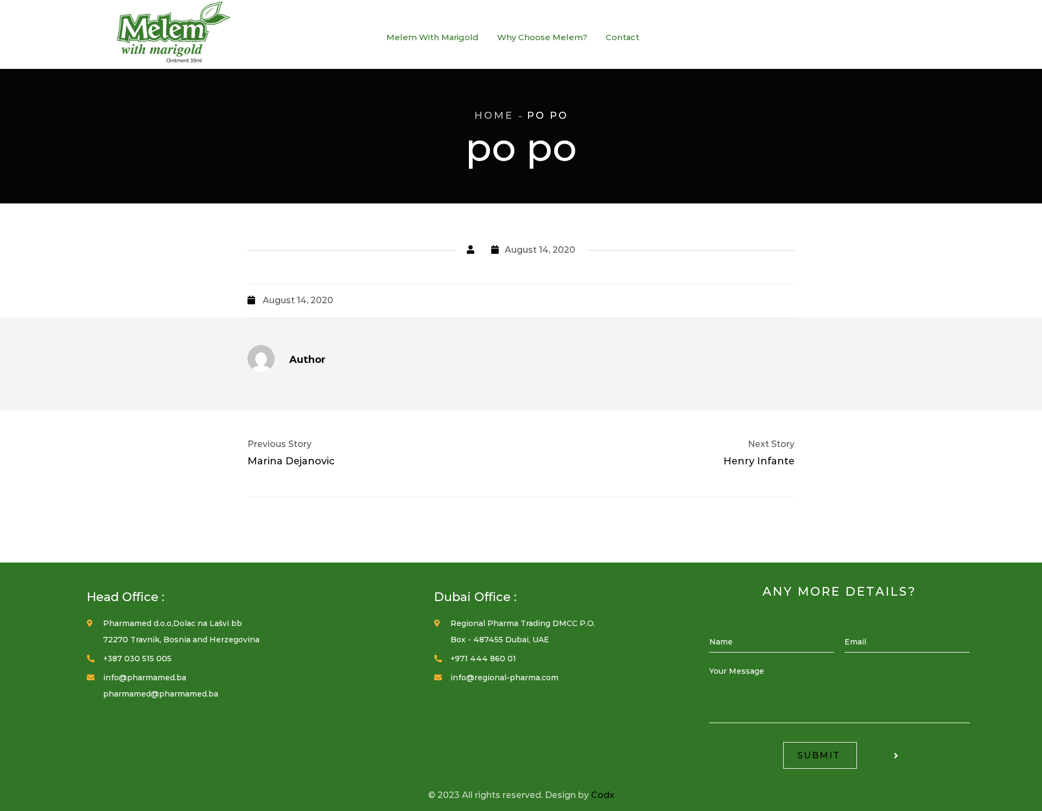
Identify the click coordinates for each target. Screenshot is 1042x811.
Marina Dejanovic (291, 461)
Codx (602, 795)
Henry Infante (759, 461)
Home (493, 116)
